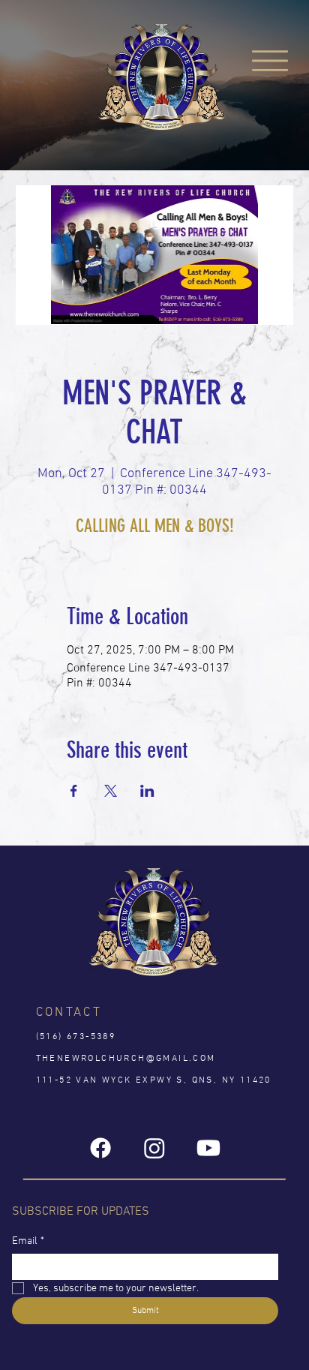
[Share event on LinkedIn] (147, 791)
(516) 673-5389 (76, 1037)
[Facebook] (100, 1147)
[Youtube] (208, 1147)
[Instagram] (154, 1147)
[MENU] (271, 60)
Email (28, 1241)
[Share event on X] (111, 791)
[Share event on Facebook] (74, 791)
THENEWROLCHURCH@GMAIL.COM (126, 1058)
